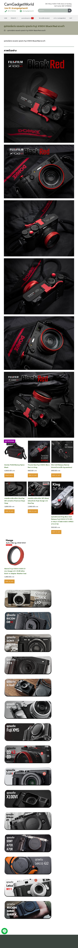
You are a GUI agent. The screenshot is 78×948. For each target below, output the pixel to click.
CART (70, 18)
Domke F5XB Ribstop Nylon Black (14, 466)
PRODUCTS (13, 18)
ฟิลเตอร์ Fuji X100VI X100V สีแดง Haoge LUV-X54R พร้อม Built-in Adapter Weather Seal (15, 571)
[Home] (4, 30)
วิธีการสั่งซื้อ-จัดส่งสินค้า (44, 18)
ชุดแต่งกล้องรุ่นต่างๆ (27, 18)
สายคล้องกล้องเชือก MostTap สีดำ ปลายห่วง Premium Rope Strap (14, 500)
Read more (9, 475)
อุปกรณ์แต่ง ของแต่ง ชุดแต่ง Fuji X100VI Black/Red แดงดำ (26, 30)
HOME (5, 18)
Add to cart (33, 475)
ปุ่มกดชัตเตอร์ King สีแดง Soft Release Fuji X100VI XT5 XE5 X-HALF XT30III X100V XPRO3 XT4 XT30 (62, 520)
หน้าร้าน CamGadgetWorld (60, 18)
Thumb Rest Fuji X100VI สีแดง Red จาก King (39, 466)
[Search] (70, 10)
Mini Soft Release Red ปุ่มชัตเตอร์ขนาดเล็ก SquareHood (61, 466)
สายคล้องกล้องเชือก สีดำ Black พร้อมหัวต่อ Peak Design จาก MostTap (38, 500)
